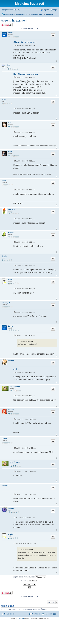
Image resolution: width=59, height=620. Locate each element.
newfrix (10, 279)
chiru (16, 369)
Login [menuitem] (55, 10)
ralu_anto (11, 209)
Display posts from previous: (24, 577)
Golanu (11, 360)
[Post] (14, 45)
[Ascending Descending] (29, 584)
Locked (5, 24)
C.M (9, 123)
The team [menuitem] (48, 614)
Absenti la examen (14, 20)
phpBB (21, 618)
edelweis (5, 485)
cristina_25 (6, 303)
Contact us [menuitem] (36, 614)
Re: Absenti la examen (25, 74)
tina (8, 65)
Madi (10, 151)
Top (56, 61)
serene (4, 439)
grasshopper (15, 386)
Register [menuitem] (46, 10)
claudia (11, 410)
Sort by (24, 580)
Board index (9, 614)
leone (4, 180)
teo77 (4, 99)
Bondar (4, 256)
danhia (11, 508)
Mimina (11, 233)
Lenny (10, 33)
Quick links (8, 10)
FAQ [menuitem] (18, 10)
